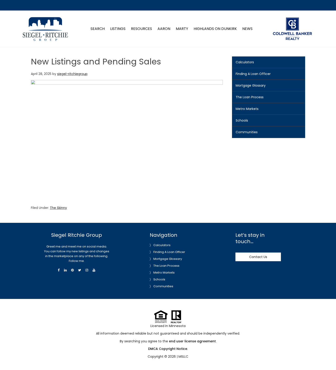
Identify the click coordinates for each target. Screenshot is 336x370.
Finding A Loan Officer (253, 74)
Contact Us (258, 257)
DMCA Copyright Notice (167, 348)
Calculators (245, 62)
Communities (247, 132)
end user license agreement (192, 341)
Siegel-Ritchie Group (45, 19)
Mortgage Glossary (251, 85)
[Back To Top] (327, 357)
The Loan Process (250, 97)
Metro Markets (247, 108)
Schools (242, 120)
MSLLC (183, 356)
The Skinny (58, 207)
